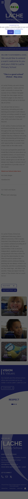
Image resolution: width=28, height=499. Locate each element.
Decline (17, 32)
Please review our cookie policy (14, 29)
